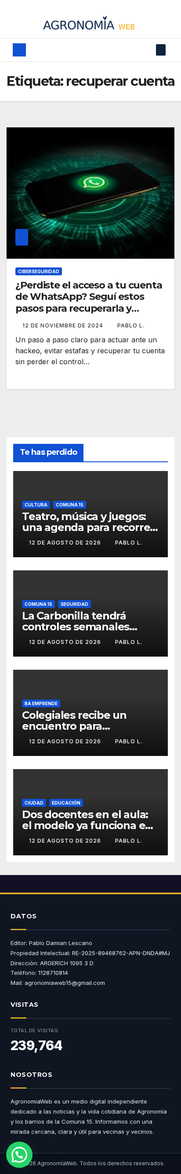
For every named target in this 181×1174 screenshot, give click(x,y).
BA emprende (41, 703)
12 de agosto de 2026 (66, 542)
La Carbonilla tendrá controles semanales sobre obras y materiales (85, 626)
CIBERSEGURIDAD (38, 271)
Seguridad (74, 604)
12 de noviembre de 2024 (63, 325)
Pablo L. (131, 325)
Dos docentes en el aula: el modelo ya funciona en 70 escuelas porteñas (87, 825)
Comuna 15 (69, 504)
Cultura (36, 504)
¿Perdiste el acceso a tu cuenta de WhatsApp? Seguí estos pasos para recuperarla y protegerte (88, 302)
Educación (66, 802)
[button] (147, 50)
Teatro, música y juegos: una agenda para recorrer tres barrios (88, 527)
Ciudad (34, 802)
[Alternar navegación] (85, 50)
